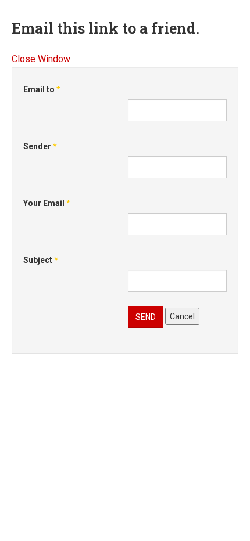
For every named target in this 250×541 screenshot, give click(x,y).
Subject (40, 260)
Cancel (182, 316)
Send (145, 317)
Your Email (46, 203)
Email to (41, 89)
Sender (40, 146)
